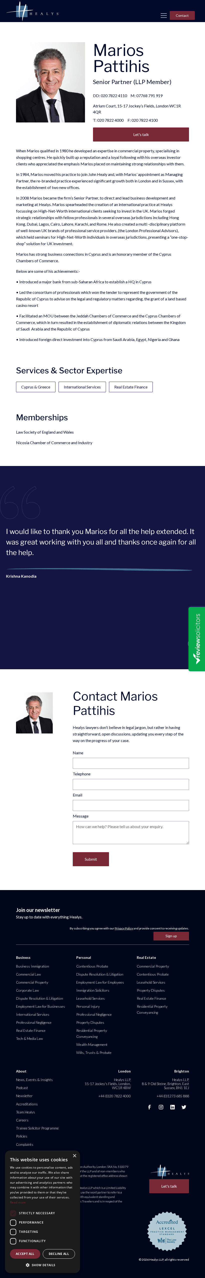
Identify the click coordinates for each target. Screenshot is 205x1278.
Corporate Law (27, 990)
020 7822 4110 (114, 95)
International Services (82, 386)
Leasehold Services (90, 998)
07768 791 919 (149, 95)
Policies (21, 1136)
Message (80, 816)
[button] (164, 16)
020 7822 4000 (110, 120)
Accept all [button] (25, 1254)
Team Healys (25, 1112)
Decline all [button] (59, 1254)
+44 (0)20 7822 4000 (114, 1096)
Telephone (81, 773)
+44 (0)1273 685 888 (172, 1096)
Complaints (24, 1144)
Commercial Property (32, 982)
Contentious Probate (92, 966)
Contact (182, 15)
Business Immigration (32, 966)
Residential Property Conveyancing (91, 1033)
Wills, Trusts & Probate (94, 1052)
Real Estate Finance (131, 386)
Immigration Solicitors (92, 990)
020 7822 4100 (145, 120)
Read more (18, 1202)
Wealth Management (92, 1044)
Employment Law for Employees (100, 982)
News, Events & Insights (34, 1080)
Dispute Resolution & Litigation (39, 998)
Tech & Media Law (29, 1038)
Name (78, 752)
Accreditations (27, 1104)
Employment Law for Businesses (40, 1006)
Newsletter (24, 1096)
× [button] (74, 1156)
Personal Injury (88, 1006)
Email (77, 794)
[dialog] (42, 1212)
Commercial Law (28, 974)
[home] (32, 12)
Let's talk (141, 134)
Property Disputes (90, 1022)
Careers (22, 1120)
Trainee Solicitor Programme (37, 1128)
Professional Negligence (34, 1022)
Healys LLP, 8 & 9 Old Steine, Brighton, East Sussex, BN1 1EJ (165, 1084)
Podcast (22, 1088)
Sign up (171, 936)
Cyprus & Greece (35, 386)
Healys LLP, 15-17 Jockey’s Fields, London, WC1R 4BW (108, 1084)
